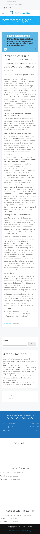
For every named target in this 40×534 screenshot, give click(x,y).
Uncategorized (8, 324)
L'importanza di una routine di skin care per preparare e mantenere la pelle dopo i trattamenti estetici (20, 63)
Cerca (5, 340)
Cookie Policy (26, 531)
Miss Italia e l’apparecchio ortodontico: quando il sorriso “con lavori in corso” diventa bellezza (19, 361)
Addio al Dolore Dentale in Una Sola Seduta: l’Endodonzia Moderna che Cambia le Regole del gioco (19, 378)
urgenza (10, 398)
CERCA (32, 344)
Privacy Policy (14, 531)
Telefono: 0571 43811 (10, 518)
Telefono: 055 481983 (10, 476)
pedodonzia (11, 394)
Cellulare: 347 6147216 (10, 521)
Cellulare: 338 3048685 (11, 479)
